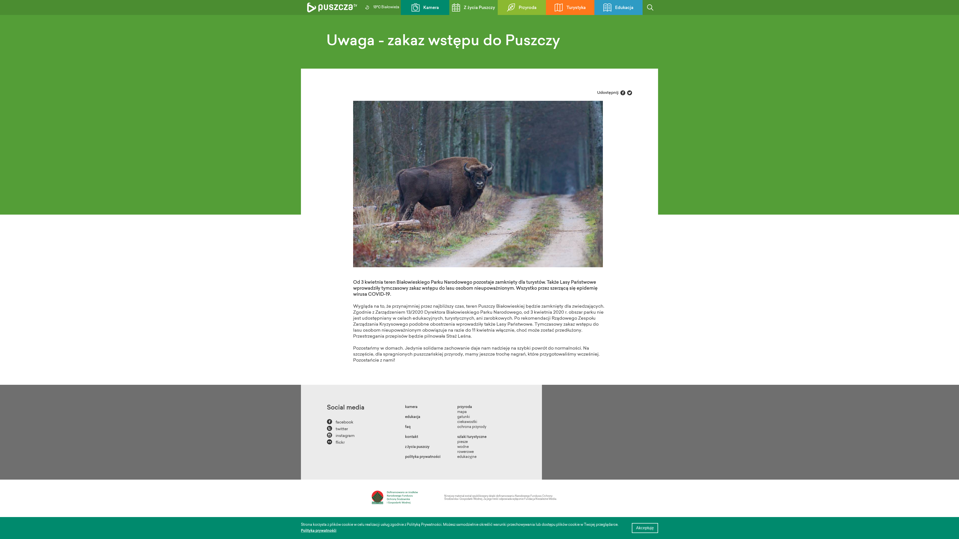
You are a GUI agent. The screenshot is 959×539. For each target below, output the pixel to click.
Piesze (462, 442)
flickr (336, 442)
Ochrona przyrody (471, 427)
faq (408, 427)
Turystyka (576, 8)
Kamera (431, 8)
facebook (340, 422)
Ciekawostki (467, 422)
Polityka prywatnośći (318, 531)
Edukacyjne (467, 457)
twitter (337, 428)
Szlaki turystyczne (471, 437)
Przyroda (527, 8)
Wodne (463, 447)
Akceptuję (645, 528)
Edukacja (624, 8)
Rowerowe (465, 452)
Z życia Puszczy (479, 8)
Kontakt (411, 437)
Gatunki (463, 417)
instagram (341, 435)
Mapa (462, 412)
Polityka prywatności (423, 457)
